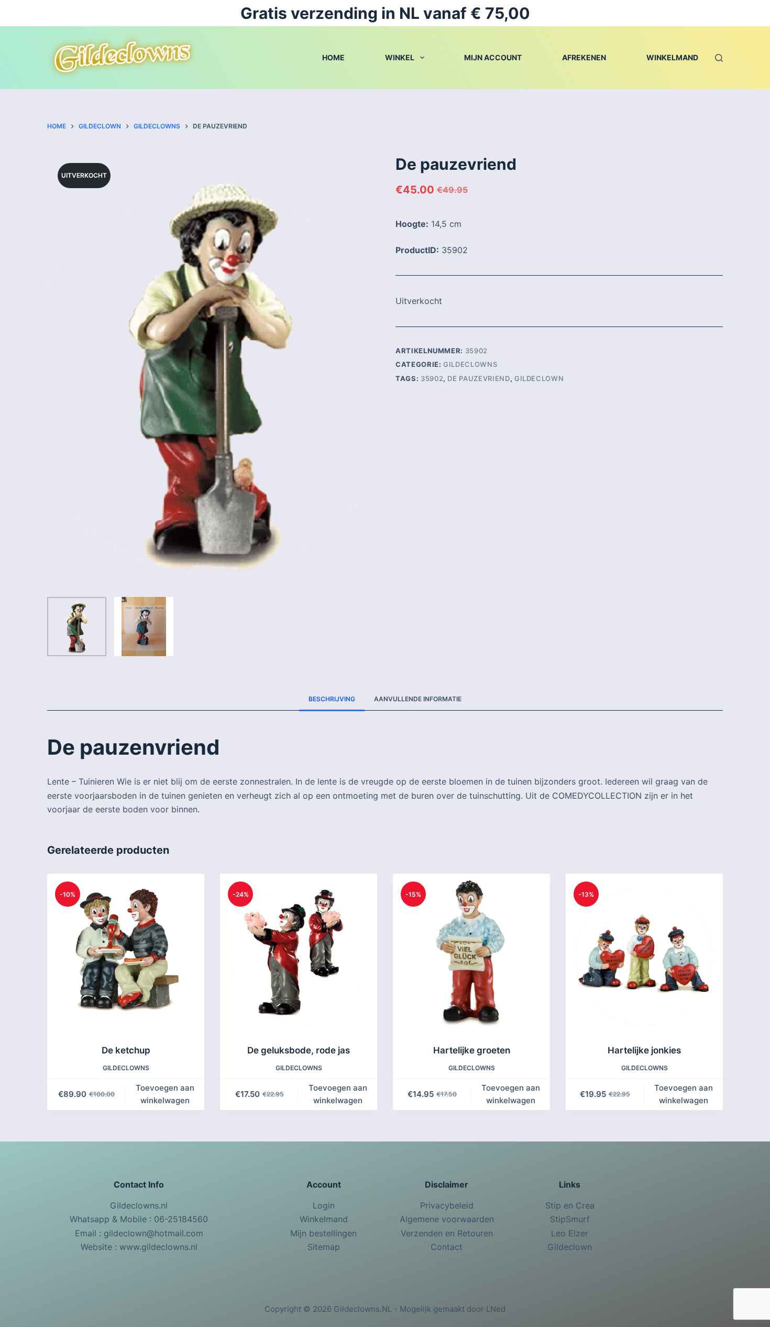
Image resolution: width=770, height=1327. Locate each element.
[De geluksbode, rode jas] (298, 952)
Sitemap (323, 1247)
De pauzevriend (478, 378)
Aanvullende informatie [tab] (417, 699)
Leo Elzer (569, 1233)
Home (333, 57)
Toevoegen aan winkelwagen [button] (165, 1094)
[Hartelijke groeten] (471, 952)
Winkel (399, 57)
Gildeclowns (470, 364)
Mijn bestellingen (323, 1233)
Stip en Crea (570, 1205)
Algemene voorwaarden (447, 1219)
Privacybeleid (447, 1205)
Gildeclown (539, 378)
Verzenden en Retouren (447, 1233)
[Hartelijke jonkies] (644, 952)
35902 (432, 378)
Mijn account (493, 57)
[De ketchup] (125, 952)
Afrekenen (584, 57)
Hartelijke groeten (471, 1050)
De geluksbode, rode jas (298, 1050)
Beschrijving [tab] (332, 699)
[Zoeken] (719, 58)
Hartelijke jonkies (644, 1050)
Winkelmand (672, 57)
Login (324, 1205)
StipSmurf (570, 1219)
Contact (447, 1247)
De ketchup (126, 1050)
